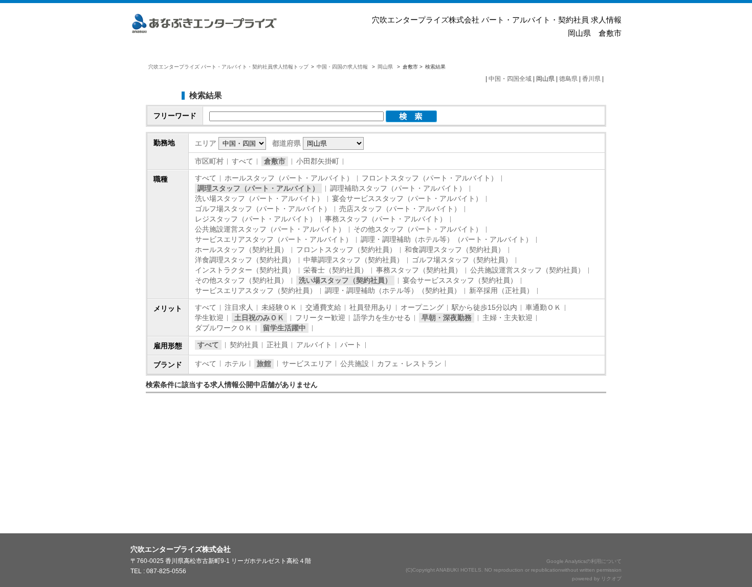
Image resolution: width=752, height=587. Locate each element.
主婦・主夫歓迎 (507, 317)
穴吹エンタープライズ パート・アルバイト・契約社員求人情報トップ (228, 67)
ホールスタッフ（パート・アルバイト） (289, 178)
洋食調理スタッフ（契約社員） (245, 260)
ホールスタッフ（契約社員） (241, 249)
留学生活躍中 (284, 328)
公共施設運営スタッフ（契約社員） (527, 270)
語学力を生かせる (382, 317)
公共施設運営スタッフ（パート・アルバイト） (270, 229)
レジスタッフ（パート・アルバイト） (256, 219)
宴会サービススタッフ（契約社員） (460, 280)
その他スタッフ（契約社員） (241, 280)
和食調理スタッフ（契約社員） (455, 249)
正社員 (277, 345)
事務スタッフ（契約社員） (419, 270)
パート (351, 345)
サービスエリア (307, 363)
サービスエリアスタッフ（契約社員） (256, 290)
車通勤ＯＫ (543, 307)
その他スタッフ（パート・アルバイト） (417, 229)
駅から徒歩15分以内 (484, 307)
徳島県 (568, 78)
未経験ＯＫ (279, 307)
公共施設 (354, 363)
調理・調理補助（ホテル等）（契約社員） (393, 290)
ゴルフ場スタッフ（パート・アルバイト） (263, 209)
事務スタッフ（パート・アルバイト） (386, 219)
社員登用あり (370, 307)
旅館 (264, 363)
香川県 (591, 78)
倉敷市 (274, 161)
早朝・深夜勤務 (447, 317)
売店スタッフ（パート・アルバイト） (400, 209)
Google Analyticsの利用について (584, 561)
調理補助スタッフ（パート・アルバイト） (398, 188)
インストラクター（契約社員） (245, 270)
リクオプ (611, 578)
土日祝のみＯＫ (259, 317)
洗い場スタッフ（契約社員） (345, 280)
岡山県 (385, 67)
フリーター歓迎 (320, 317)
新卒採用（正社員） (501, 290)
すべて (242, 161)
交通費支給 (323, 307)
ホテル (235, 363)
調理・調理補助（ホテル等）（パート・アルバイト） (447, 239)
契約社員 (244, 345)
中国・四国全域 (510, 78)
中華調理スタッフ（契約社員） (353, 260)
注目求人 (239, 307)
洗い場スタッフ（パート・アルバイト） (259, 198)
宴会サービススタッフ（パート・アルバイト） (407, 198)
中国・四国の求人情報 (343, 67)
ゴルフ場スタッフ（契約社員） (462, 260)
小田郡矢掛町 (317, 161)
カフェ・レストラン (409, 363)
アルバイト (314, 345)
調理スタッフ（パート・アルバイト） (258, 188)
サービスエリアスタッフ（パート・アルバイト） (273, 239)
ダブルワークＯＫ (223, 328)
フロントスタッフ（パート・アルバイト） (430, 178)
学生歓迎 (209, 317)
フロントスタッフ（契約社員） (346, 249)
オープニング (422, 307)
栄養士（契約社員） (335, 270)
